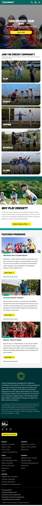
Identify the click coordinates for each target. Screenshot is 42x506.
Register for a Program (10, 477)
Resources (24, 449)
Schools (4, 474)
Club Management (9, 460)
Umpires (24, 455)
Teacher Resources (8, 482)
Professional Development (11, 484)
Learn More (8, 315)
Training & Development (29, 463)
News (4, 471)
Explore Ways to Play (20, 224)
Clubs (4, 455)
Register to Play (8, 444)
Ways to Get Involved (28, 447)
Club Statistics (7, 458)
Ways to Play (6, 447)
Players (4, 442)
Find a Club (21, 32)
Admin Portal (7, 463)
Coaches (24, 442)
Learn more (8, 272)
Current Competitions (9, 452)
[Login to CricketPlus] (35, 2)
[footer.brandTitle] (5, 427)
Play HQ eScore (8, 465)
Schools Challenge (8, 479)
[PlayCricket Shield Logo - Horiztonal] (8, 2)
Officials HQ (26, 460)
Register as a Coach (28, 444)
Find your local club (9, 434)
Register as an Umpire (29, 458)
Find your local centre (10, 276)
